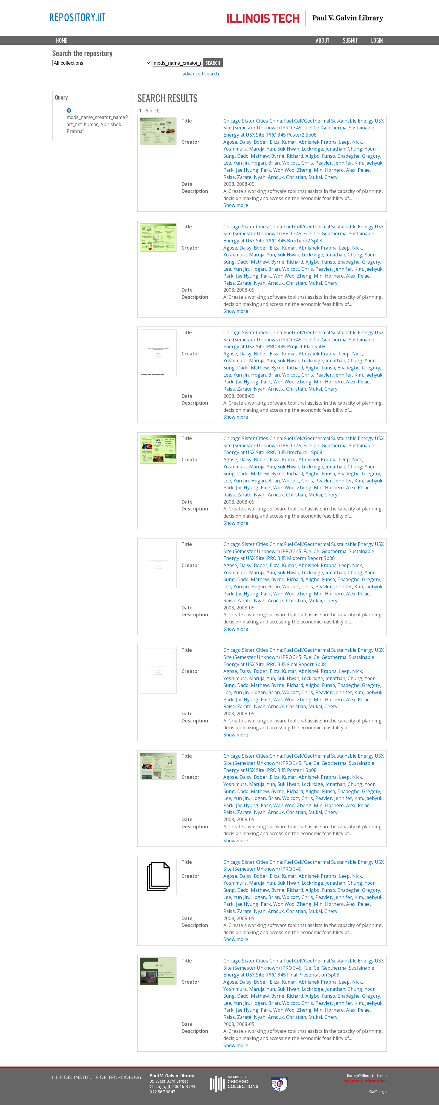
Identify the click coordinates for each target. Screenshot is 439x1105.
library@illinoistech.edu (367, 1075)
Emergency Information (364, 1081)
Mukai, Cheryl (323, 177)
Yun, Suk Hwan (283, 149)
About (322, 40)
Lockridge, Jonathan (323, 149)
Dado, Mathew (253, 156)
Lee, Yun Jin (236, 163)
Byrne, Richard (287, 156)
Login (377, 40)
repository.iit (77, 17)
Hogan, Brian (265, 163)
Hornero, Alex (340, 170)
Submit (350, 40)
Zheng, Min (310, 170)
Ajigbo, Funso (320, 156)
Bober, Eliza (267, 142)
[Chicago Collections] (234, 1090)
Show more (235, 205)
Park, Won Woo (277, 170)
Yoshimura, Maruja (243, 149)
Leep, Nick (350, 142)
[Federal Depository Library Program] (279, 1090)
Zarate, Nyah (251, 177)
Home (61, 40)
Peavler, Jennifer (333, 163)
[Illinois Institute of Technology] (97, 1078)
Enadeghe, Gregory (358, 156)
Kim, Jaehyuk (368, 163)
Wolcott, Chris (297, 163)
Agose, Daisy (237, 142)
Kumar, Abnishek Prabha (309, 142)
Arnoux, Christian (287, 177)
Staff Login (378, 1091)
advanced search (201, 73)
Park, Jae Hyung (240, 170)
